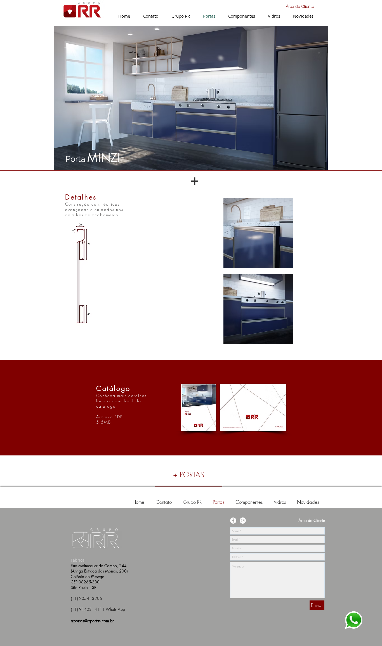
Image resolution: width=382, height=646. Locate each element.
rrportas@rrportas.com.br (92, 620)
